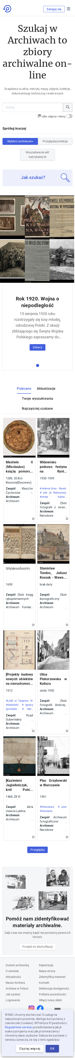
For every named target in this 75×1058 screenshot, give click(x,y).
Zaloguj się (53, 9)
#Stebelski (12, 704)
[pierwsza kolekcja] (37, 365)
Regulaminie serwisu (19, 1027)
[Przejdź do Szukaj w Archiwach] (7, 9)
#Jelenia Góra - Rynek (53, 488)
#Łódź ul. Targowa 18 (19, 700)
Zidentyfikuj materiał (52, 977)
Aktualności (13, 977)
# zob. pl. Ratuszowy (53, 492)
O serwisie (12, 971)
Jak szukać (13, 994)
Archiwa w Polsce (17, 988)
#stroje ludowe (53, 496)
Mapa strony (47, 971)
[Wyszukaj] (67, 107)
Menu (68, 8)
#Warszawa (47, 806)
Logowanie (13, 1000)
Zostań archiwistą (17, 965)
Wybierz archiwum (19, 141)
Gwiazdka (33, 518)
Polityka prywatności (52, 994)
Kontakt (44, 982)
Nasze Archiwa (15, 982)
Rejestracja (46, 965)
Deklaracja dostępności (54, 988)
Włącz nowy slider (50, 1000)
